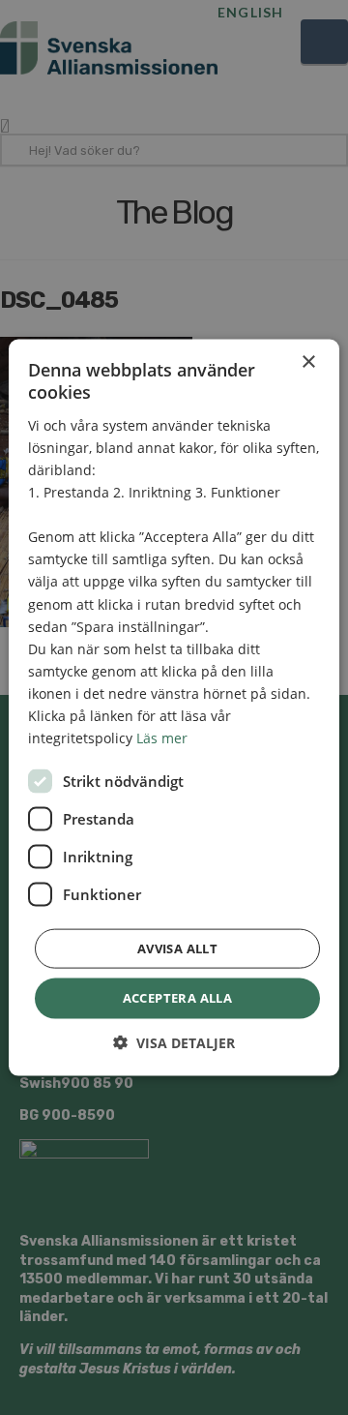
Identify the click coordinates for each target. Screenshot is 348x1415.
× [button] (308, 362)
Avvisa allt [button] (177, 948)
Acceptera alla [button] (178, 998)
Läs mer (162, 738)
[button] (174, 1042)
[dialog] (174, 707)
